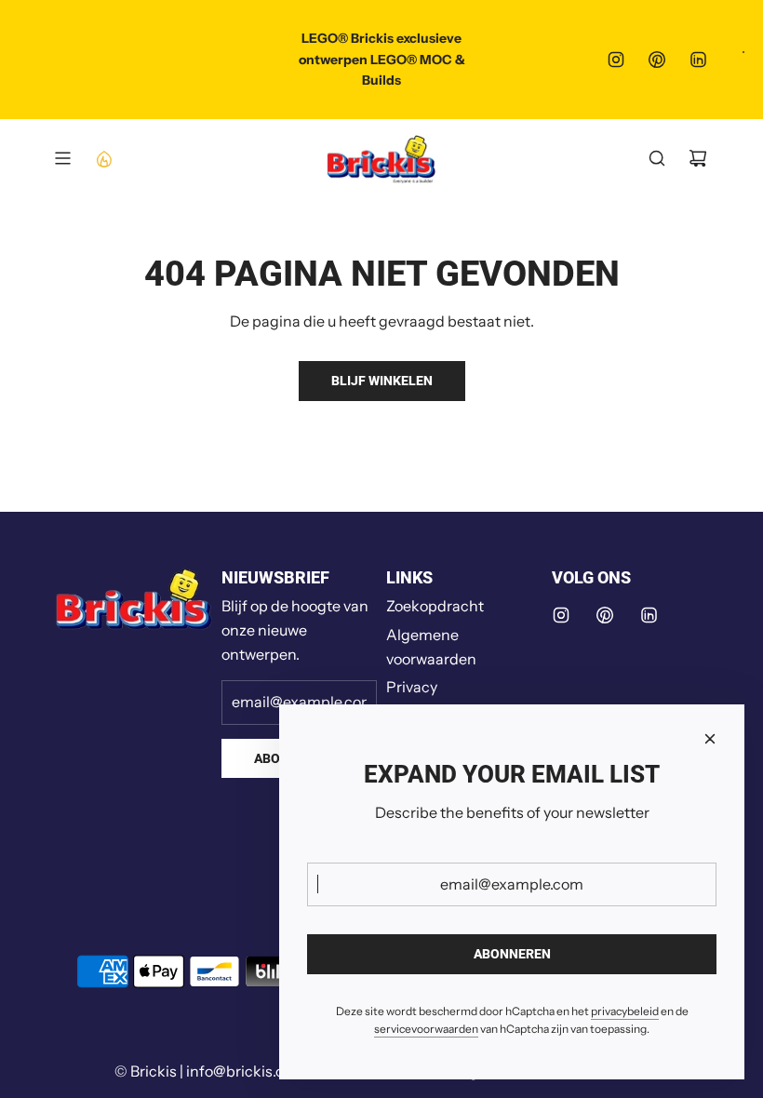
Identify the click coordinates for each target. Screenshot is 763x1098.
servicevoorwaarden (426, 1029)
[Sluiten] (709, 738)
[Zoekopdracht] (656, 158)
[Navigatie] (62, 158)
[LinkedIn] (697, 59)
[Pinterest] (656, 59)
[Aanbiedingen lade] (103, 158)
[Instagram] (616, 59)
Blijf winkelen (382, 380)
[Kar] (697, 158)
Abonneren (512, 953)
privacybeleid (625, 1011)
